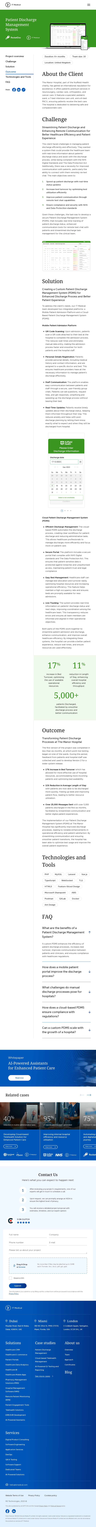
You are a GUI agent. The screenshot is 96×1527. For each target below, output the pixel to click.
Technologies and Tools (18, 76)
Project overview (15, 56)
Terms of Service (56, 1506)
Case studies (45, 1342)
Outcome (11, 71)
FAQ (8, 82)
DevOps (9, 1454)
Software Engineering (15, 1444)
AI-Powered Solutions (15, 1474)
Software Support (13, 1464)
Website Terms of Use (15, 1495)
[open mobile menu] (89, 4)
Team (67, 1355)
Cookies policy (50, 1495)
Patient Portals (12, 1360)
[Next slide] (89, 1095)
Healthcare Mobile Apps (16, 1375)
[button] (70, 510)
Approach (69, 1360)
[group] (20, 1131)
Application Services (14, 1449)
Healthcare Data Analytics (17, 1365)
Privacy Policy (34, 1495)
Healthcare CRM (13, 1350)
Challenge (11, 61)
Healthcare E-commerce (16, 1355)
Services (12, 1432)
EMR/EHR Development (16, 1415)
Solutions (13, 1342)
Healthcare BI (11, 1370)
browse (22, 1267)
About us (72, 1342)
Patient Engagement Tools (17, 1405)
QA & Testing (11, 1459)
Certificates (70, 1365)
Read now (19, 1078)
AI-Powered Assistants (15, 1420)
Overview (69, 1350)
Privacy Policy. (14, 1294)
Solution (10, 66)
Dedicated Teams (13, 1469)
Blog (68, 1372)
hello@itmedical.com (19, 1485)
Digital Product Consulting (17, 1439)
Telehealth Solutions (15, 1410)
